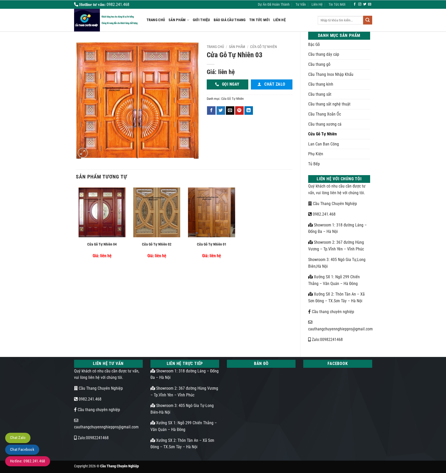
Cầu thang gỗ (319, 64)
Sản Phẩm (177, 20)
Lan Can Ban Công (323, 144)
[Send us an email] (369, 4)
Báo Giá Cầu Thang (230, 20)
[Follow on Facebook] (354, 4)
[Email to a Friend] (230, 110)
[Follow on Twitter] (364, 4)
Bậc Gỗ (314, 44)
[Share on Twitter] (221, 110)
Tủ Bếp (314, 163)
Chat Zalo (18, 437)
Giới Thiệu (201, 20)
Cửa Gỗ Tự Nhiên (322, 134)
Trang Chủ (156, 20)
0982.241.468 (324, 214)
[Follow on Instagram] (359, 4)
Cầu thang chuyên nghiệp (332, 311)
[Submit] (367, 20)
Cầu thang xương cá (324, 124)
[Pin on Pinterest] (239, 110)
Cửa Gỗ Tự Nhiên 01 (211, 244)
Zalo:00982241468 (327, 339)
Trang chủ (215, 47)
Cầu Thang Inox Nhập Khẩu (330, 74)
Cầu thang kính (320, 84)
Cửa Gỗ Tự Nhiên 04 (102, 244)
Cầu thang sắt (319, 94)
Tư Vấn (301, 4)
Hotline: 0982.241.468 (27, 461)
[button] (83, 153)
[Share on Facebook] (211, 110)
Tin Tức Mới (337, 4)
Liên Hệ (317, 4)
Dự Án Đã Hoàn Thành (274, 4)
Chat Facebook (22, 449)
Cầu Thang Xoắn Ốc (324, 114)
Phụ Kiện (315, 153)
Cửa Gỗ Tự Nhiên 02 (156, 244)
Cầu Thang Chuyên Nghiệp (334, 203)
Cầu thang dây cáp (323, 54)
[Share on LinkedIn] (248, 110)
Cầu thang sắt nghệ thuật (329, 104)
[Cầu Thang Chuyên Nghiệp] (106, 20)
